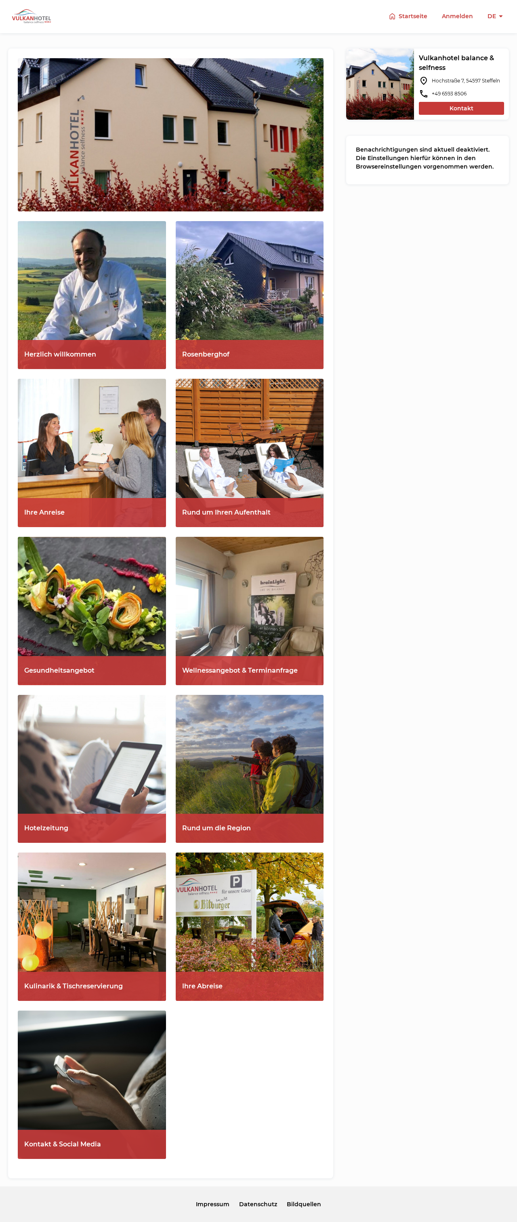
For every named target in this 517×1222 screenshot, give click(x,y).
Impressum (212, 1204)
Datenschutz (258, 1204)
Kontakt (461, 108)
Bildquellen (304, 1204)
